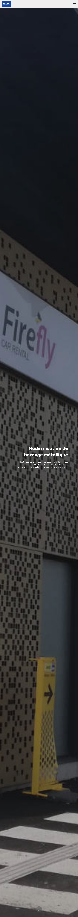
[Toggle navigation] (74, 3)
